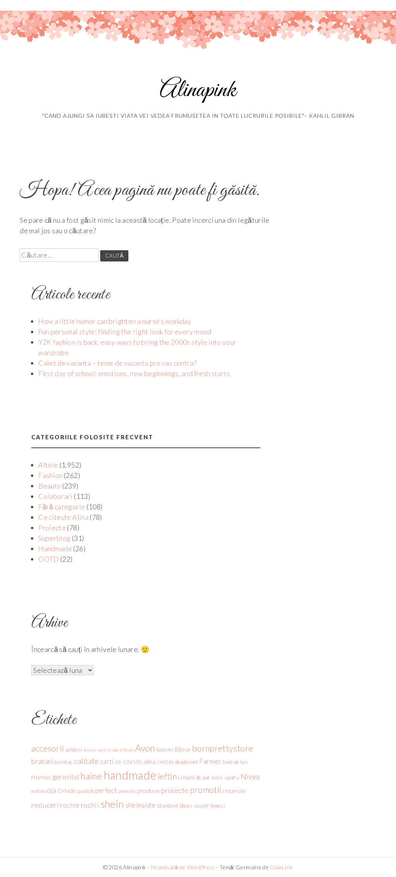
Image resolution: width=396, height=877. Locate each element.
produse (148, 790)
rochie (69, 805)
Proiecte (52, 527)
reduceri (45, 805)
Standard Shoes (175, 806)
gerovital (65, 777)
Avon (145, 748)
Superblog (54, 538)
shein (112, 804)
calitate (86, 761)
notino (38, 791)
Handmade (55, 548)
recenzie (234, 790)
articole (126, 749)
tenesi (218, 806)
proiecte (174, 790)
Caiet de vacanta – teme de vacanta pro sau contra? (117, 363)
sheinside (140, 805)
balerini (165, 749)
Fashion (50, 475)
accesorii (47, 748)
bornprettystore (222, 748)
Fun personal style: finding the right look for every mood (125, 331)
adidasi (73, 749)
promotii (206, 790)
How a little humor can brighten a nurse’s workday (114, 321)
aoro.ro (104, 749)
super (202, 805)
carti (107, 761)
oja (51, 790)
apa (115, 749)
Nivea (250, 776)
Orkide (67, 790)
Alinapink (198, 90)
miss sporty (225, 777)
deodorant (186, 762)
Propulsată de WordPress (182, 867)
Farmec (210, 761)
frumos (41, 777)
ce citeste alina (135, 761)
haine (91, 775)
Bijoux (183, 749)
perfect (106, 790)
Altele (48, 465)
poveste (127, 791)
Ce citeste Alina (63, 517)
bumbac (64, 762)
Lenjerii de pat (194, 777)
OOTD (48, 559)
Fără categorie (61, 506)
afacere (90, 749)
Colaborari (55, 496)
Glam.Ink (281, 867)
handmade (130, 775)
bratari (42, 761)
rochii (90, 805)
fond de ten (235, 762)
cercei (165, 761)
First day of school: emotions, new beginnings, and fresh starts (134, 373)
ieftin (167, 776)
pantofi (86, 791)
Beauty (49, 485)
